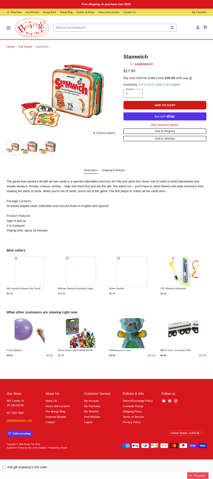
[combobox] (110, 28)
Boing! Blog (66, 12)
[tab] (91, 171)
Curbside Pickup (133, 406)
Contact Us (129, 12)
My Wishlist (91, 411)
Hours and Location (108, 12)
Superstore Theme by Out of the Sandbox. (27, 447)
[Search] (172, 28)
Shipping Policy (132, 411)
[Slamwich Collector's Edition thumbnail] (12, 147)
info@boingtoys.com (19, 420)
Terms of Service (133, 416)
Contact (50, 422)
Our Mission (32, 12)
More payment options (165, 124)
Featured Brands (55, 416)
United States (185, 433)
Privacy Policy (132, 422)
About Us (51, 400)
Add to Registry (165, 131)
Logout (88, 422)
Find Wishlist (92, 416)
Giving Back (49, 12)
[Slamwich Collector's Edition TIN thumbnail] (29, 147)
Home (11, 46)
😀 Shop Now (14, 12)
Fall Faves (25, 46)
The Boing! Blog (55, 411)
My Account (91, 400)
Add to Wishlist (165, 138)
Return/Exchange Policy (138, 400)
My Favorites (199, 12)
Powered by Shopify (58, 447)
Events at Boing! (85, 12)
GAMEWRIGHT (143, 64)
